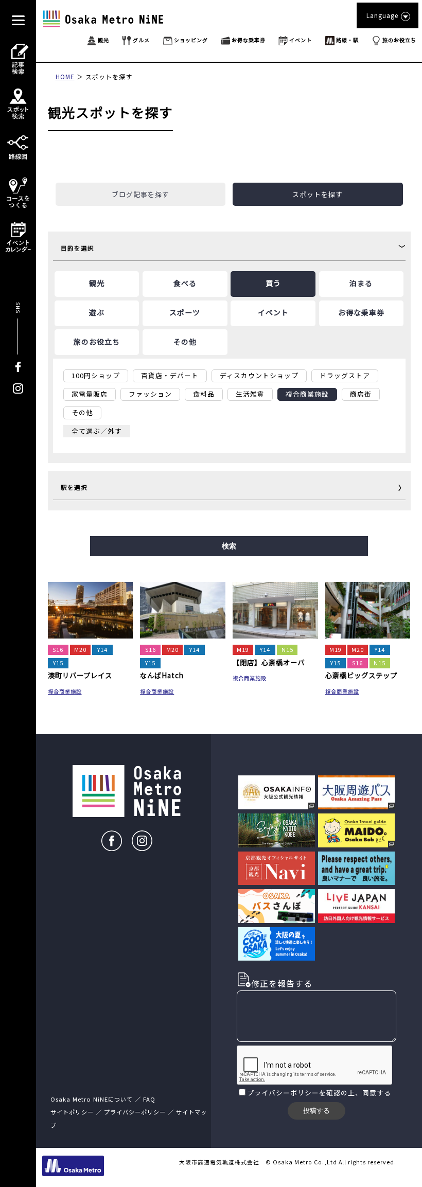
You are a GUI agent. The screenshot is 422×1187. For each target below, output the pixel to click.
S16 (57, 649)
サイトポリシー (72, 1112)
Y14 (102, 649)
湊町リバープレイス (80, 675)
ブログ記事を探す (140, 194)
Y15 (58, 663)
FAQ (149, 1099)
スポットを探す (108, 76)
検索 (229, 546)
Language (382, 15)
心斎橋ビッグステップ (361, 675)
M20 (80, 649)
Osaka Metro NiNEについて (91, 1099)
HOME (65, 76)
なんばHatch (162, 675)
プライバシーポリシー (283, 1092)
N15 (287, 649)
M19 (243, 649)
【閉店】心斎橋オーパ (269, 662)
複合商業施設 (65, 691)
